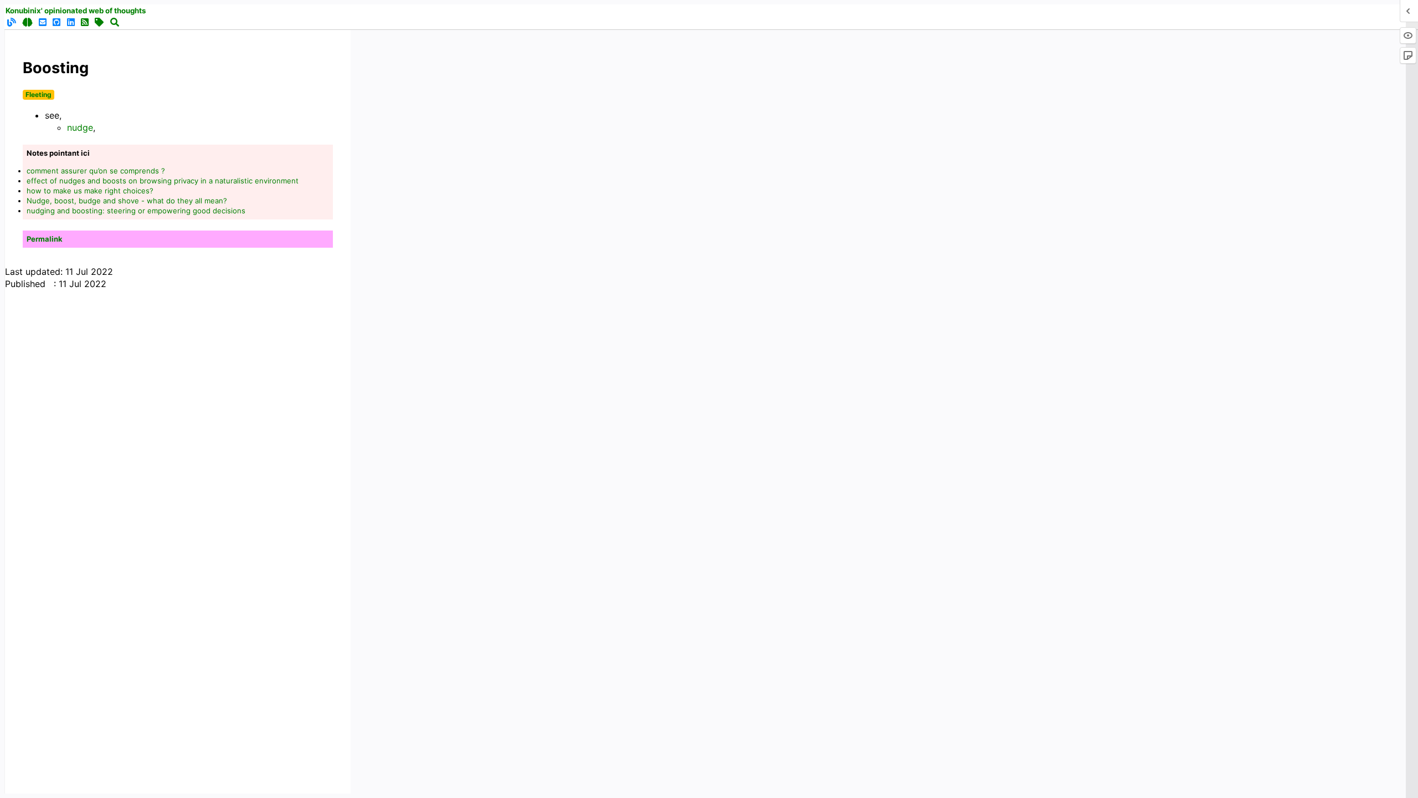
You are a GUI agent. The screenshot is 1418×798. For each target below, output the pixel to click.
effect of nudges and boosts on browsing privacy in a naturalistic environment (163, 180)
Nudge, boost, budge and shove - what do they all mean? (127, 200)
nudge (80, 127)
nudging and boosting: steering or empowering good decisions (136, 210)
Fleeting (38, 94)
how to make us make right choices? (90, 190)
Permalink (45, 238)
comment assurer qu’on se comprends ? (96, 170)
